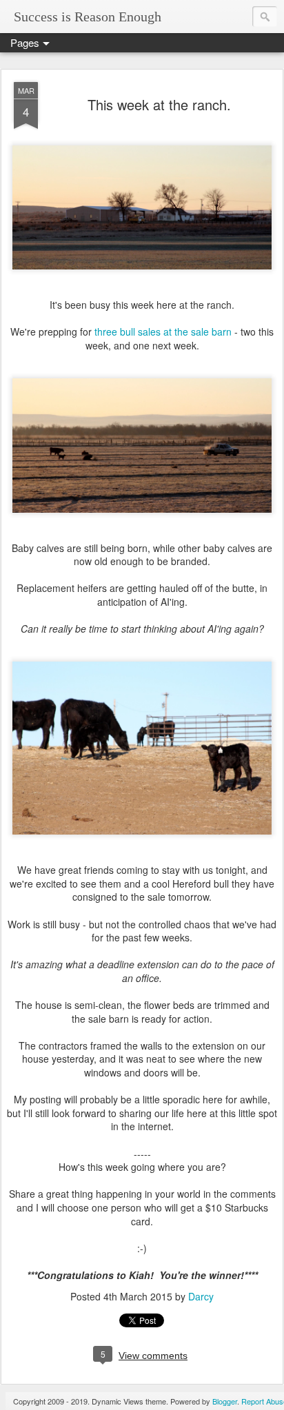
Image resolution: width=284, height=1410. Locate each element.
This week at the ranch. (159, 104)
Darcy (201, 1296)
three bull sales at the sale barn (163, 331)
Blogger (224, 1401)
